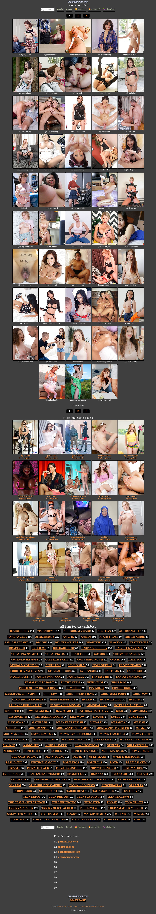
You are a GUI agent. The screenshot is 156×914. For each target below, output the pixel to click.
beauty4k (93, 642)
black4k (116, 642)
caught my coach (129, 648)
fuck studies (122, 688)
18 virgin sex (19, 631)
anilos (86, 636)
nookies (104, 538)
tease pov (129, 790)
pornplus (78, 579)
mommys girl (13, 733)
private (52, 538)
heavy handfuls (62, 699)
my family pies (117, 619)
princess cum (104, 579)
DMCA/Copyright (97, 906)
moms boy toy (42, 733)
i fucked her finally (25, 705)
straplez (136, 785)
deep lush (53, 665)
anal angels (17, 636)
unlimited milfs (19, 813)
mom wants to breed (25, 579)
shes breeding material (92, 779)
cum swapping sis (90, 659)
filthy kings (70, 682)
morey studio (14, 739)
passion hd (51, 456)
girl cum (50, 693)
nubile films (33, 750)
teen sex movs (131, 538)
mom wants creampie (73, 728)
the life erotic (64, 802)
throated (92, 802)
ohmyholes (140, 750)
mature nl (40, 722)
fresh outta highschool (38, 688)
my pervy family (131, 456)
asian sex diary (16, 642)
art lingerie (135, 636)
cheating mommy (24, 653)
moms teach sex (112, 733)
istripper (11, 710)
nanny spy (31, 745)
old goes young (23, 756)
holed (87, 699)
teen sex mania (104, 456)
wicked (140, 813)
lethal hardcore (49, 716)
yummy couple (115, 819)
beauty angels (104, 497)
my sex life (25, 456)
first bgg (118, 682)
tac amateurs (103, 790)
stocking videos (82, 785)
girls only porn (113, 693)
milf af (139, 722)
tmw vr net (134, 802)
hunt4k (134, 699)
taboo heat (75, 790)
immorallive (97, 705)
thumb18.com (66, 846)
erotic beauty (130, 665)
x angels (18, 819)
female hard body (25, 497)
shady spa (18, 779)
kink (119, 710)
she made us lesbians (50, 779)
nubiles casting (83, 750)
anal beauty (45, 636)
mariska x (15, 722)
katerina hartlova (93, 710)
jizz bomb (63, 710)
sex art (142, 773)
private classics (103, 768)
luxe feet (136, 716)
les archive (18, 716)
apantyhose (52, 497)
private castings (69, 768)
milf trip (13, 728)
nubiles (51, 579)
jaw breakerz (38, 710)
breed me (39, 648)
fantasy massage (129, 676)
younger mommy (85, 819)
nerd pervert (56, 745)
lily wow (77, 716)
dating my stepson (78, 497)
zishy (138, 819)
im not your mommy (65, 705)
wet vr (120, 813)
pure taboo (12, 773)
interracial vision (129, 705)
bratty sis (17, 648)
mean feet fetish (78, 538)
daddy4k (135, 659)
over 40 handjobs (126, 756)
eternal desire (60, 671)
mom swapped (38, 728)
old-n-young (55, 756)
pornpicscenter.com (69, 851)
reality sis (75, 773)
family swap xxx (48, 676)
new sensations (87, 745)
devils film (77, 665)
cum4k (115, 659)
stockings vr (112, 785)
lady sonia (138, 710)
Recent (69, 9)
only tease (97, 756)
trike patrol (90, 808)
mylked (9, 745)
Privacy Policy (73, 906)
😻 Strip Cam (80, 9)
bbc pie (41, 642)
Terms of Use (62, 906)
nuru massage (113, 750)
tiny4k (112, 802)
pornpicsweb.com (68, 841)
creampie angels (126, 653)
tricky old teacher (57, 808)
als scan (104, 631)
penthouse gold (43, 762)
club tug (78, 653)
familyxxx (75, 676)
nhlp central (137, 745)
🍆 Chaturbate (109, 9)
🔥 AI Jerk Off (94, 9)
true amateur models (125, 808)
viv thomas (49, 813)
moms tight (141, 733)
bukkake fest (64, 648)
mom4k (141, 728)
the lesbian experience (25, 538)
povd (114, 762)
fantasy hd (100, 676)
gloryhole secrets (27, 699)
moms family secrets (76, 733)
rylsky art (120, 773)
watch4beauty (95, 813)
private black (78, 456)
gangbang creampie (131, 579)
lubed (115, 716)
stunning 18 (48, 790)
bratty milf (139, 642)
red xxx (97, 773)
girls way (140, 693)
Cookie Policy (85, 906)
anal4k (68, 636)
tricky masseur (21, 808)
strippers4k (23, 790)
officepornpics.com (68, 857)
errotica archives (25, 671)
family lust (19, 676)
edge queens (102, 665)
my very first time (134, 739)
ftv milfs (96, 688)
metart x (118, 722)
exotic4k (112, 671)
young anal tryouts (49, 819)
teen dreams (59, 796)
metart (96, 722)
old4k (77, 756)
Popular (60, 9)
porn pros (71, 762)
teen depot (32, 796)
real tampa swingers (44, 773)
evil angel (88, 671)
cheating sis (55, 653)
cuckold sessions (24, 659)
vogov (72, 813)
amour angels (130, 631)
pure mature (133, 768)
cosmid (99, 653)
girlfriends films (80, 693)
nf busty (38, 619)
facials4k (134, 671)
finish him (95, 682)
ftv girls (73, 688)
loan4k (65, 619)
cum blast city (57, 659)
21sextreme (130, 497)
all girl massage (77, 631)
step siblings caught (91, 619)
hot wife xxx (110, 699)
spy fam (15, 785)
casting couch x (94, 648)
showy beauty (129, 779)
